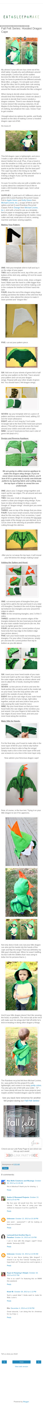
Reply (9, 1190)
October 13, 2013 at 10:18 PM (26, 1219)
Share (5, 1168)
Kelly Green (27, 200)
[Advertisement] (21, 7)
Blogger (26, 1402)
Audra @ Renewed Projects (18, 1197)
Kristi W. (10, 1292)
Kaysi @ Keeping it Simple (17, 1273)
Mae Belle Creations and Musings (20, 1181)
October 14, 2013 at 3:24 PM (26, 1237)
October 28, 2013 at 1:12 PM (25, 1292)
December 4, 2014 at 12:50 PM (22, 1308)
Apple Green (12, 200)
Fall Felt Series (31, 1101)
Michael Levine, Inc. (9, 203)
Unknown (11, 1219)
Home (22, 1362)
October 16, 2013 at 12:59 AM (26, 1254)
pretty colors (36, 1085)
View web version (21, 1366)
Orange (17, 208)
